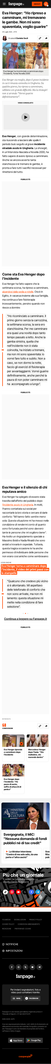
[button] (46, 38)
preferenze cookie (23, 929)
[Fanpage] (25, 976)
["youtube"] (18, 891)
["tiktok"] (5, 891)
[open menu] (3, 4)
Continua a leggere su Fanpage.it (25, 619)
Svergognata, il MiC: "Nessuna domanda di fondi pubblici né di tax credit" (25, 838)
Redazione (6, 929)
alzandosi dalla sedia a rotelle (17, 291)
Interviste (6, 719)
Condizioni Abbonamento (29, 924)
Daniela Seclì (22, 38)
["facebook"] (31, 891)
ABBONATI (37, 4)
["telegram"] (38, 891)
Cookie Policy (8, 924)
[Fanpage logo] (16, 4)
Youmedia (6, 920)
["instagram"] (11, 891)
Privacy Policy (35, 920)
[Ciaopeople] (25, 1056)
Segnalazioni (20, 920)
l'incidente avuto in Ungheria (17, 504)
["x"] (24, 891)
